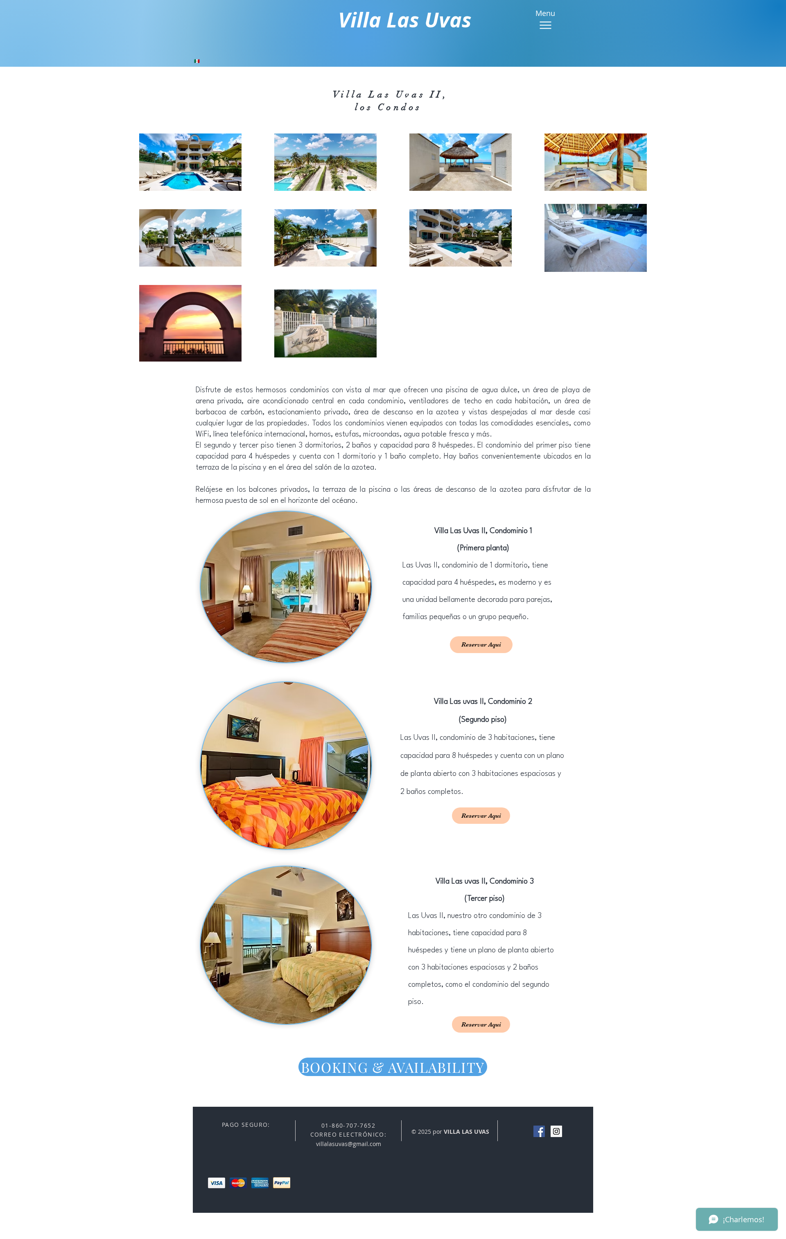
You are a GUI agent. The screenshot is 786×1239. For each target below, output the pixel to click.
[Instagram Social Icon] (556, 1131)
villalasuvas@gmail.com (348, 1144)
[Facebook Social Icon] (539, 1131)
